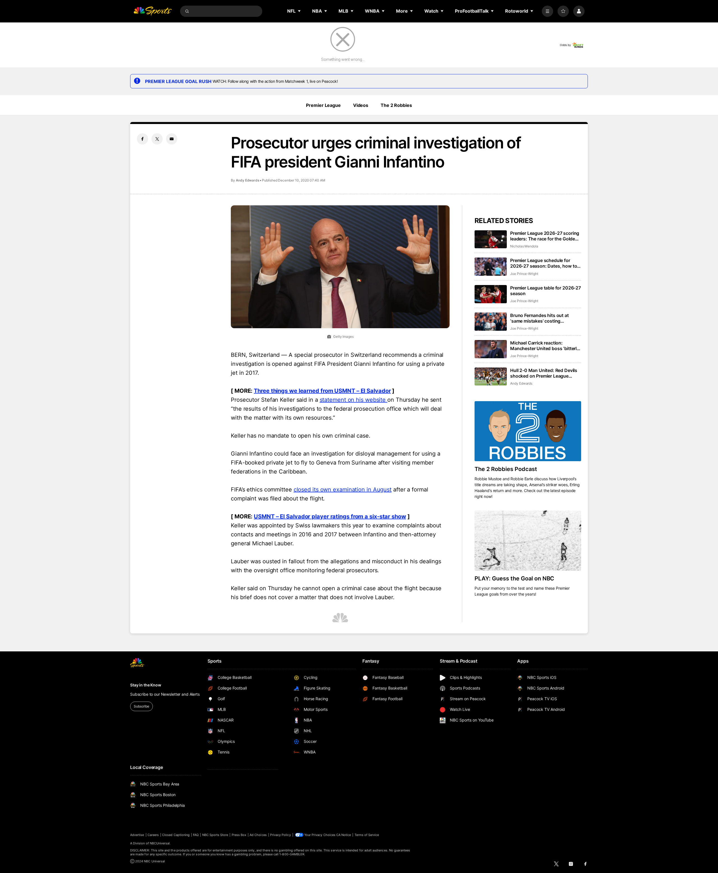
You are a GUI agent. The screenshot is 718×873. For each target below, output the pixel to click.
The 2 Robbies (396, 105)
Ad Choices (258, 835)
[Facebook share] (142, 138)
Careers (153, 835)
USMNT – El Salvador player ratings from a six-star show (330, 516)
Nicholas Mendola (524, 246)
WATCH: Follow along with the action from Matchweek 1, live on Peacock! (275, 81)
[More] (547, 11)
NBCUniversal (160, 843)
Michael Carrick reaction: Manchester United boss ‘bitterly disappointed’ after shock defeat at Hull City (544, 345)
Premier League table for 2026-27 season (545, 290)
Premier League (323, 105)
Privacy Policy (280, 835)
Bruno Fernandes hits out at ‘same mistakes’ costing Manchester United (539, 318)
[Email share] (171, 138)
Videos (360, 105)
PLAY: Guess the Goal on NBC (514, 578)
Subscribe (141, 706)
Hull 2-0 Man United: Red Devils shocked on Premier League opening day (543, 373)
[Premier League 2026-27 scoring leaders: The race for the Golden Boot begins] (491, 239)
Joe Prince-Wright (524, 274)
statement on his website (354, 399)
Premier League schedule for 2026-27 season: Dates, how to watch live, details (543, 263)
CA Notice (343, 835)
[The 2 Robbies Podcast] (528, 431)
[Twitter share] (157, 138)
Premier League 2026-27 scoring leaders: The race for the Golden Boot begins (544, 236)
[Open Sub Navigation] (299, 11)
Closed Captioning (176, 835)
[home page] (153, 11)
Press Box (239, 835)
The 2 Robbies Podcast (506, 469)
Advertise (137, 835)
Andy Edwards (247, 180)
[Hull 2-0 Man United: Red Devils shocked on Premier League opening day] (491, 376)
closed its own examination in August (343, 489)
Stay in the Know (145, 685)
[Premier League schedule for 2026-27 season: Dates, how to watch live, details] (491, 267)
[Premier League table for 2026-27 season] (491, 294)
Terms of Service (367, 835)
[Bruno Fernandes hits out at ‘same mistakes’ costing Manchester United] (491, 322)
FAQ (196, 835)
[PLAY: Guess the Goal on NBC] (528, 541)
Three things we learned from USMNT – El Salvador (322, 390)
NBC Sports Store (215, 835)
